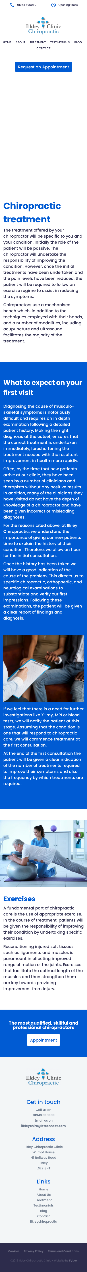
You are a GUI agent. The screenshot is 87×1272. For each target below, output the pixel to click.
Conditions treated (44, 115)
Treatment (38, 42)
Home (7, 42)
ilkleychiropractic (43, 1221)
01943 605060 (26, 5)
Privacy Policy (34, 1251)
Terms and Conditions (63, 1251)
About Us (44, 1194)
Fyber (73, 1260)
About (20, 42)
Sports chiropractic (43, 167)
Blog (78, 42)
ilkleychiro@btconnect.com (43, 1126)
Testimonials (60, 42)
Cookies (13, 1251)
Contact (43, 48)
